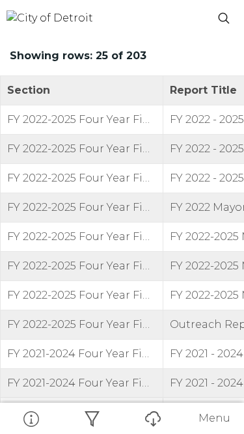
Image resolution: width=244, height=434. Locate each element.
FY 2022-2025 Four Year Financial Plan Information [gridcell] (85, 119)
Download (152, 418)
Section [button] (28, 90)
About (30, 418)
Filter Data (91, 418)
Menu (214, 418)
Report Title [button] (203, 90)
